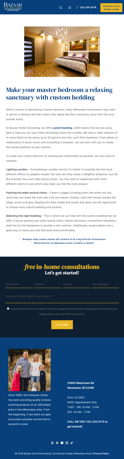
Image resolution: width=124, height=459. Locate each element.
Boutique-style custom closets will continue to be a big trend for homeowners (64, 239)
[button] (60, 8)
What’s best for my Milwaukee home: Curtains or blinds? (64, 243)
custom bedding (62, 127)
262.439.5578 (95, 421)
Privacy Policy (101, 453)
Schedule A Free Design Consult (111, 7)
